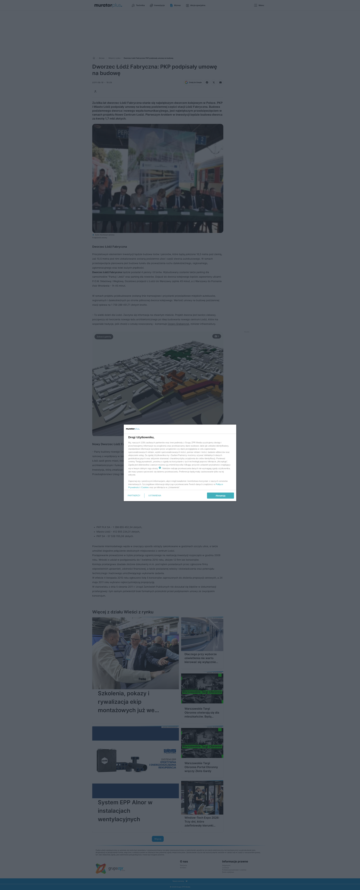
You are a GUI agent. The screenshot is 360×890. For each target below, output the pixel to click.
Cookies (145, 487)
